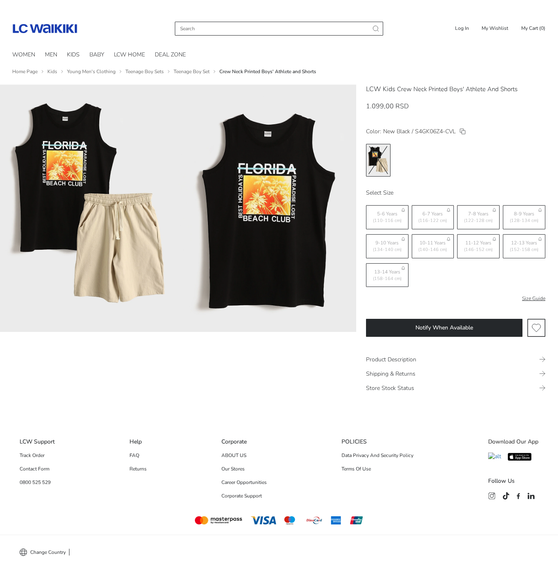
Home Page (25, 71)
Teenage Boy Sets (144, 71)
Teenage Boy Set (192, 71)
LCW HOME (129, 54)
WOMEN (23, 54)
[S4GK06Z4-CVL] (462, 131)
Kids (52, 71)
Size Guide (533, 298)
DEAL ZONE (170, 54)
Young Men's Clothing (91, 71)
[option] (378, 160)
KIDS (73, 54)
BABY (96, 54)
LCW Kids (380, 89)
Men (51, 54)
